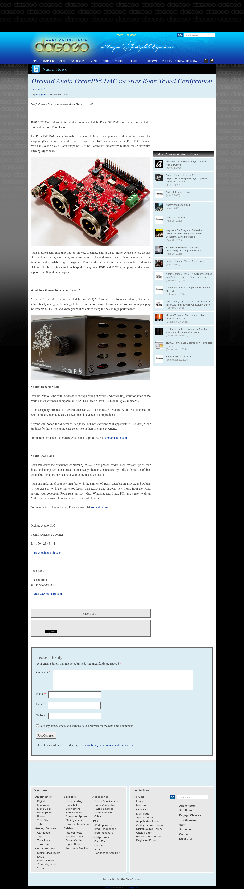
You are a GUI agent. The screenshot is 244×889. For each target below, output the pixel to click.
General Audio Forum (149, 836)
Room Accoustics (104, 804)
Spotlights (186, 810)
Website (41, 715)
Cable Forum (144, 832)
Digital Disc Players (48, 852)
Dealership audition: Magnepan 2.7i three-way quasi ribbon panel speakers (188, 331)
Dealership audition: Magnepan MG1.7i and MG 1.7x (188, 289)
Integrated (43, 804)
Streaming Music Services (47, 866)
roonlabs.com (99, 507)
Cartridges (43, 832)
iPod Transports (103, 832)
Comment (43, 672)
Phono (41, 816)
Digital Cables (74, 844)
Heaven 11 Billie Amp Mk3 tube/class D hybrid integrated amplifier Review (186, 249)
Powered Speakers (77, 823)
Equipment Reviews (54, 61)
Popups (108, 887)
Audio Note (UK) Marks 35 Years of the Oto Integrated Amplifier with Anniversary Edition (188, 303)
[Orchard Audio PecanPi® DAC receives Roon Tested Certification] (90, 201)
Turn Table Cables (77, 847)
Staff (120, 35)
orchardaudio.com (116, 438)
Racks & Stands (103, 808)
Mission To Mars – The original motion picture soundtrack (185, 317)
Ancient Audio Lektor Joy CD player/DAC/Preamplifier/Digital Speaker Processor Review (187, 178)
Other (97, 816)
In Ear (98, 849)
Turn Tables (44, 844)
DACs (40, 856)
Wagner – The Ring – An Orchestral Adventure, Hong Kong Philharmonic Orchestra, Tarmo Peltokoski (185, 233)
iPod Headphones (105, 828)
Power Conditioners (106, 801)
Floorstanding (74, 801)
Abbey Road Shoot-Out (178, 205)
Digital (41, 801)
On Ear (98, 845)
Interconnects (74, 832)
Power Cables (74, 840)
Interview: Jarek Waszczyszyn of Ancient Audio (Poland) (186, 163)
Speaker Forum (145, 817)
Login (139, 801)
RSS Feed (185, 838)
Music (133, 61)
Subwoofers (73, 808)
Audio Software (103, 812)
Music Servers (45, 860)
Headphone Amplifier (107, 852)
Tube (40, 823)
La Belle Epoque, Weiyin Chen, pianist (186, 261)
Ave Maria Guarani (175, 217)
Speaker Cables (75, 836)
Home (34, 61)
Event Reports (99, 61)
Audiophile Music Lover (178, 192)
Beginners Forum (146, 840)
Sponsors (185, 829)
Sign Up (141, 804)
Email (41, 704)
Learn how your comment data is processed (109, 745)
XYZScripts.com (131, 887)
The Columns (149, 61)
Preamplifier (44, 812)
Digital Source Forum (149, 828)
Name (41, 693)
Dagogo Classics (190, 815)
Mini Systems (74, 820)
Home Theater (74, 812)
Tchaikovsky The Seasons (179, 356)
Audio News (78, 61)
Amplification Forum (148, 821)
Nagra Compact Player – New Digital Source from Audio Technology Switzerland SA (189, 276)
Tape (40, 836)
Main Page (142, 813)
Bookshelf (72, 804)
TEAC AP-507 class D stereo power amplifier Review (189, 344)
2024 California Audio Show (179, 61)
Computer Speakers (78, 816)
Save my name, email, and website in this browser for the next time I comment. (86, 726)
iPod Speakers (103, 825)
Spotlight (119, 61)
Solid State (43, 820)
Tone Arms (43, 840)
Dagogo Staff (42, 94)
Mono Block (44, 808)
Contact (131, 35)
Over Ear (99, 841)
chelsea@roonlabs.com (48, 594)
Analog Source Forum (149, 825)
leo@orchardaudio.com (48, 552)
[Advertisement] (122, 16)
